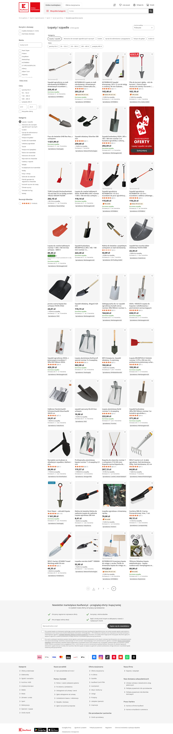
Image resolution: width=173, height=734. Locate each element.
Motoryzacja (25, 705)
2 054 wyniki (74, 28)
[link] (72, 5)
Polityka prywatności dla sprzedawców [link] (139, 688)
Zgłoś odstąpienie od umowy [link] (65, 694)
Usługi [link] (93, 694)
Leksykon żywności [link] (97, 701)
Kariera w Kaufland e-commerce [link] (137, 709)
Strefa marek (25, 713)
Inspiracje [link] (94, 705)
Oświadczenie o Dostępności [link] (70, 732)
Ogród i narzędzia (27, 678)
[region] (31, 115)
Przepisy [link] (94, 697)
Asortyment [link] (95, 686)
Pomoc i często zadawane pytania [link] (67, 683)
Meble (23, 690)
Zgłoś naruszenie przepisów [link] (65, 706)
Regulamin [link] (108, 727)
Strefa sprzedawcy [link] (97, 717)
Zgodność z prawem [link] (80, 727)
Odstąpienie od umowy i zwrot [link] (66, 691)
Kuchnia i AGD (26, 682)
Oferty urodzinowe (27, 671)
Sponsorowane (52, 79)
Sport (23, 701)
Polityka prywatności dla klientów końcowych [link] (137, 693)
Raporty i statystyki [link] (132, 671)
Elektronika (25, 675)
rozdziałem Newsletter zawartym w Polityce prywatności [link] (73, 634)
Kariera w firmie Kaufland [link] (134, 706)
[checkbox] (29, 31)
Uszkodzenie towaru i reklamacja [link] (67, 698)
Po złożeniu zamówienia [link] (64, 687)
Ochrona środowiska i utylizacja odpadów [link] (127, 727)
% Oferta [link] (94, 675)
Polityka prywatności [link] (96, 727)
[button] (55, 39)
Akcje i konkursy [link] (96, 690)
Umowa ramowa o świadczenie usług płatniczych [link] (138, 684)
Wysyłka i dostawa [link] (62, 702)
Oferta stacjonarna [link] (97, 671)
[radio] (29, 89)
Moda (23, 694)
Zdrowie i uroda (26, 697)
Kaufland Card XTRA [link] (98, 682)
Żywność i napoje (27, 709)
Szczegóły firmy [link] (66, 727)
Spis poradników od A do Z (65, 671)
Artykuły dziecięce (27, 686)
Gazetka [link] (94, 678)
